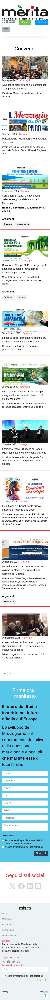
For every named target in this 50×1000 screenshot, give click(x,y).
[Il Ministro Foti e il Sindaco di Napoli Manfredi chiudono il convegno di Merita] (25, 431)
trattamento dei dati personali (28, 847)
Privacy (5, 992)
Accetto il (24, 847)
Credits (42, 992)
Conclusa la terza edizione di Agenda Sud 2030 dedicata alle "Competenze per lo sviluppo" (24, 454)
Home (5, 913)
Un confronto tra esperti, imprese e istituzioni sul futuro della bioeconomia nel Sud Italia (24, 397)
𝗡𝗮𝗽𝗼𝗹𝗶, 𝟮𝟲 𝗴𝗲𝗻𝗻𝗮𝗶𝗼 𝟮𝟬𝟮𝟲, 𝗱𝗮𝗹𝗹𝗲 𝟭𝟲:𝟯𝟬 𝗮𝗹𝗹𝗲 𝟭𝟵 (23, 201)
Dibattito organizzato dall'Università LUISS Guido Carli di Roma (24, 648)
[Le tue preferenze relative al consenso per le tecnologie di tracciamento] (45, 995)
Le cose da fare (9, 935)
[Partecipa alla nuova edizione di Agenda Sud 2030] (25, 121)
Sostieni (42, 22)
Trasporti (8, 224)
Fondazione (8, 930)
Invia (39, 980)
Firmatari (6, 924)
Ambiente (8, 297)
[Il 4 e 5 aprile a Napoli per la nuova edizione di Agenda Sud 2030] (25, 488)
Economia (9, 601)
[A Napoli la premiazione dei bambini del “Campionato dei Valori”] (25, 67)
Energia (21, 297)
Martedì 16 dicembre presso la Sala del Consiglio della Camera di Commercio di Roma (24, 272)
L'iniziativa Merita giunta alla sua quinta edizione (24, 88)
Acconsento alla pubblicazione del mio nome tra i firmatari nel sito (24, 842)
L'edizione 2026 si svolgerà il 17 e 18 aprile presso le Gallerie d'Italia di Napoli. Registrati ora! (24, 144)
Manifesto (7, 919)
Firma (25, 22)
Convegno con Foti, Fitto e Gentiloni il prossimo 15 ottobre (24, 341)
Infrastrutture (23, 224)
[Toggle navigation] (6, 29)
